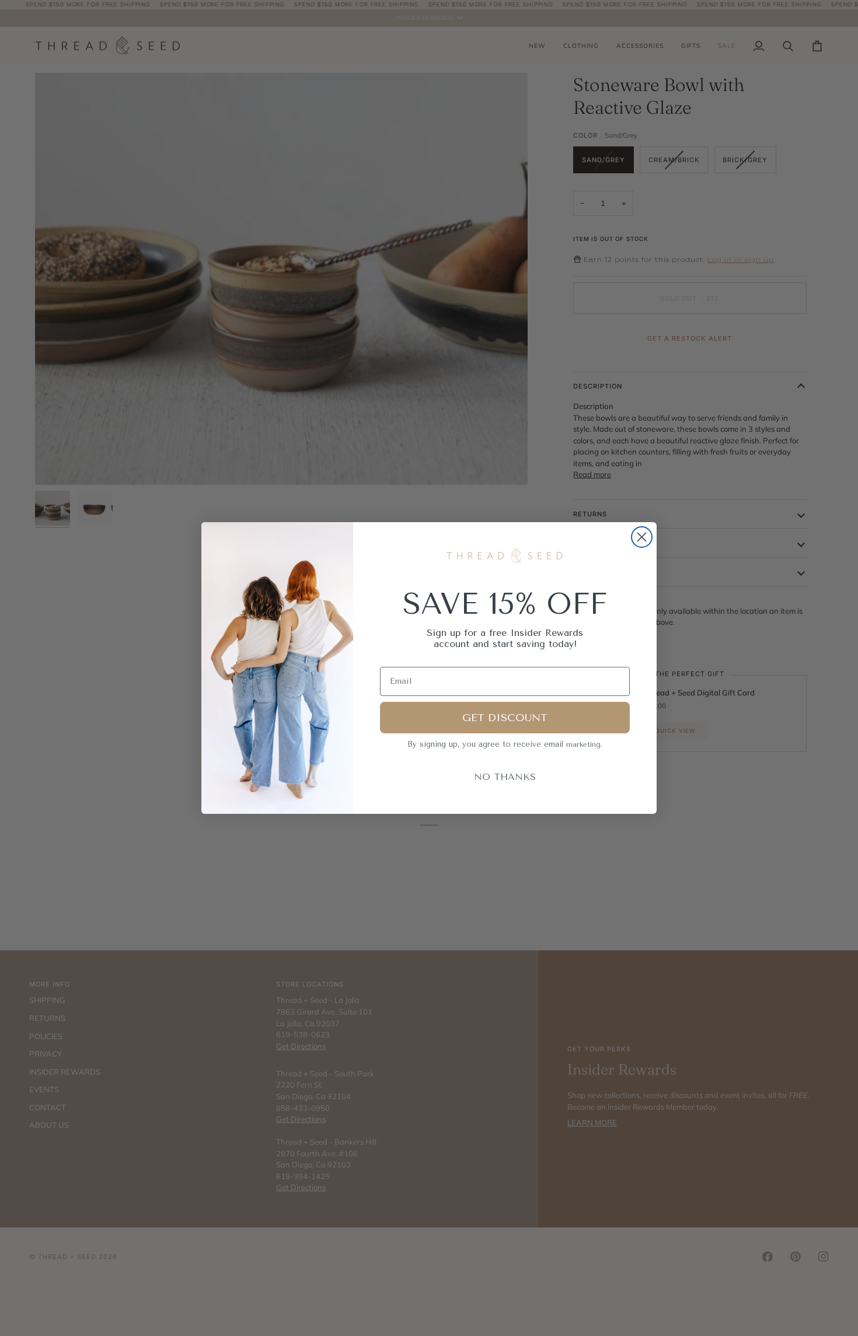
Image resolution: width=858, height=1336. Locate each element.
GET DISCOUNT (504, 717)
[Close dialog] (642, 537)
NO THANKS (505, 776)
